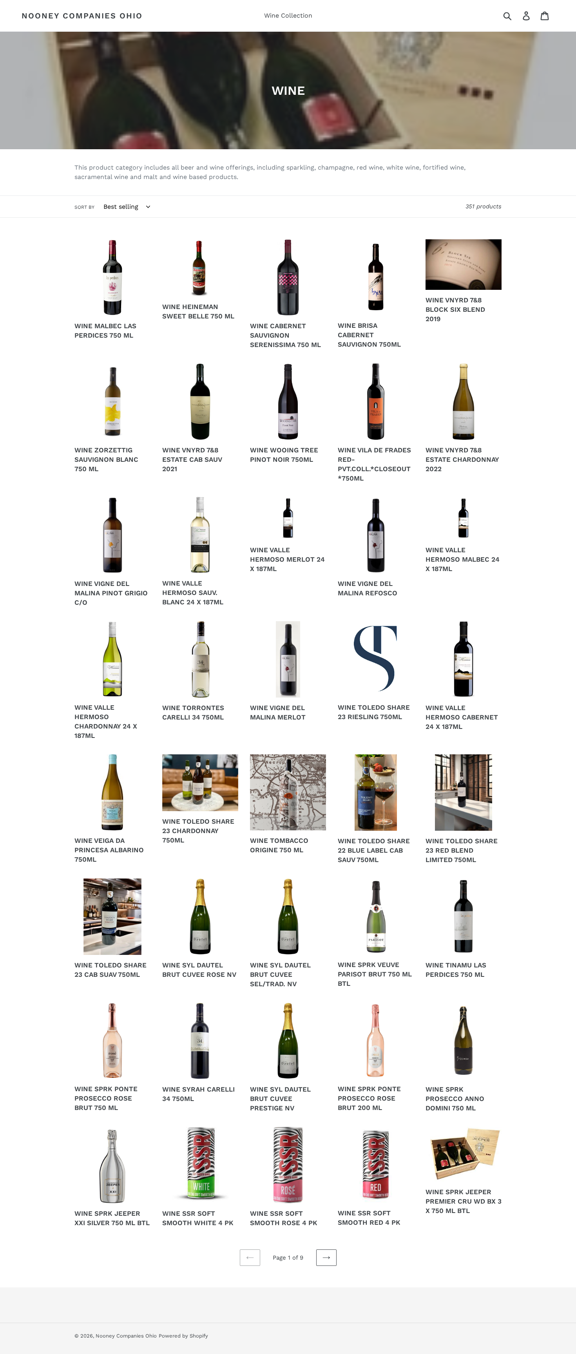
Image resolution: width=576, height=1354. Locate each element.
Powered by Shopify (183, 1336)
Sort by (84, 207)
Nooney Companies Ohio (82, 15)
